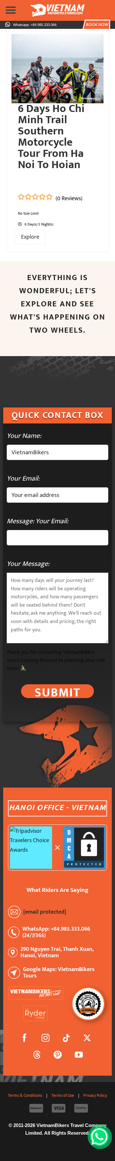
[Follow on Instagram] (45, 1039)
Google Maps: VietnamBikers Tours (59, 972)
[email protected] (44, 912)
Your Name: (24, 436)
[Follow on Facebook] (24, 1039)
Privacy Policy (95, 1095)
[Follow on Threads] (37, 1055)
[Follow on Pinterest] (58, 1055)
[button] (11, 10)
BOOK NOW (97, 24)
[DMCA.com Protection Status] (84, 847)
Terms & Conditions (25, 1095)
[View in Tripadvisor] (31, 847)
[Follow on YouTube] (78, 1055)
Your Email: (23, 478)
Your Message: (28, 564)
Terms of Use (62, 1095)
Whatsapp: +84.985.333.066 (35, 25)
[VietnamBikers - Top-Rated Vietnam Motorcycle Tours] (57, 10)
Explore (30, 237)
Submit (57, 691)
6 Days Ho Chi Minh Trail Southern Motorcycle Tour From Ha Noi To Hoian (51, 136)
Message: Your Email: (37, 521)
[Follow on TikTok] (66, 1039)
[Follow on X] (87, 1039)
